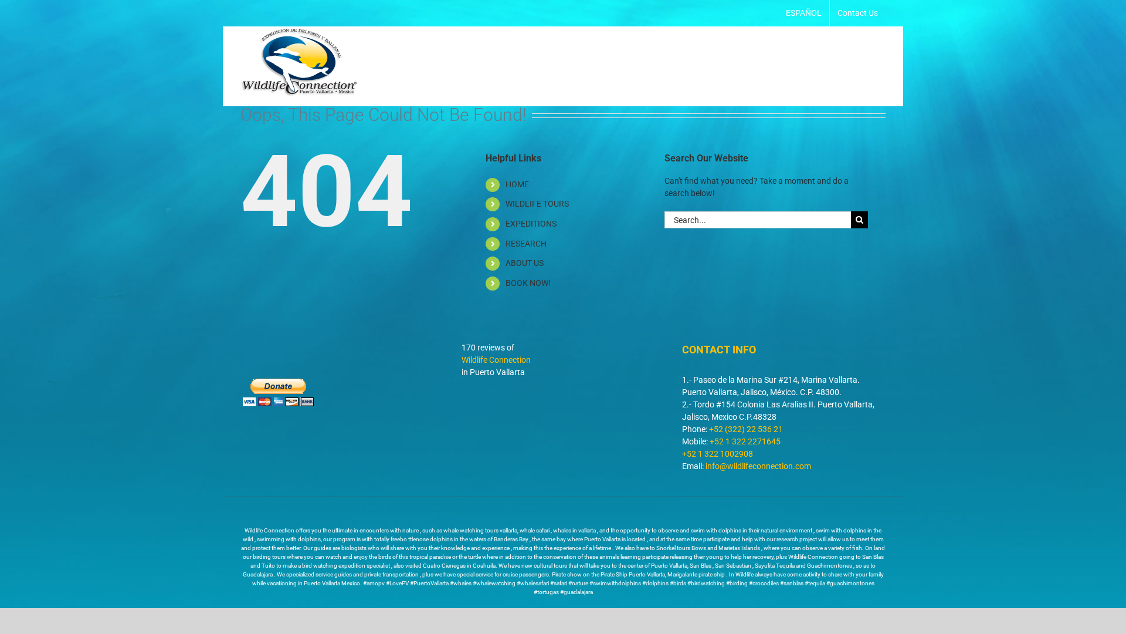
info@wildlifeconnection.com (758, 466)
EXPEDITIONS (531, 223)
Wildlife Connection (496, 360)
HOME (517, 184)
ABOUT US (525, 263)
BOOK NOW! (528, 283)
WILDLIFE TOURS (537, 203)
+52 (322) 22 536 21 (746, 429)
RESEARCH (526, 243)
